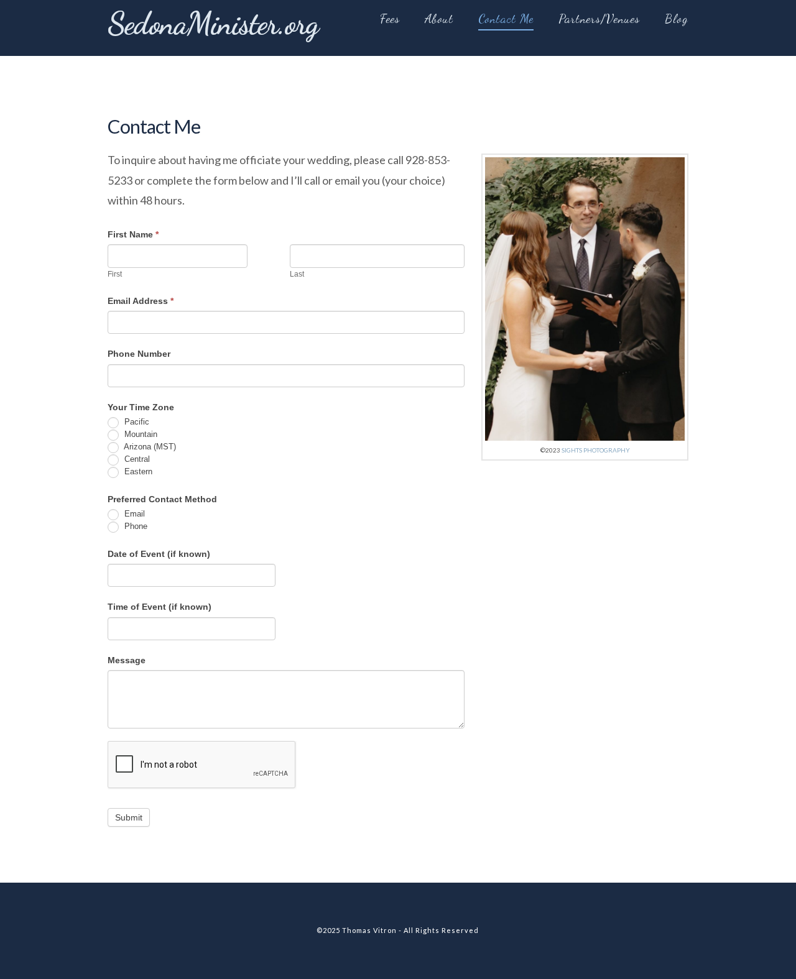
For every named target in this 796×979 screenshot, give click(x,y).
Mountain (139, 434)
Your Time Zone (141, 407)
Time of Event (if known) (159, 607)
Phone (134, 526)
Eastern (137, 471)
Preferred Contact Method (162, 499)
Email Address (141, 301)
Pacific (135, 421)
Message (127, 660)
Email (133, 514)
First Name (133, 234)
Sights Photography (596, 450)
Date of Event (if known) (159, 554)
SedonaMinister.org (213, 23)
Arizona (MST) (149, 446)
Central (136, 459)
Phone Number (139, 354)
